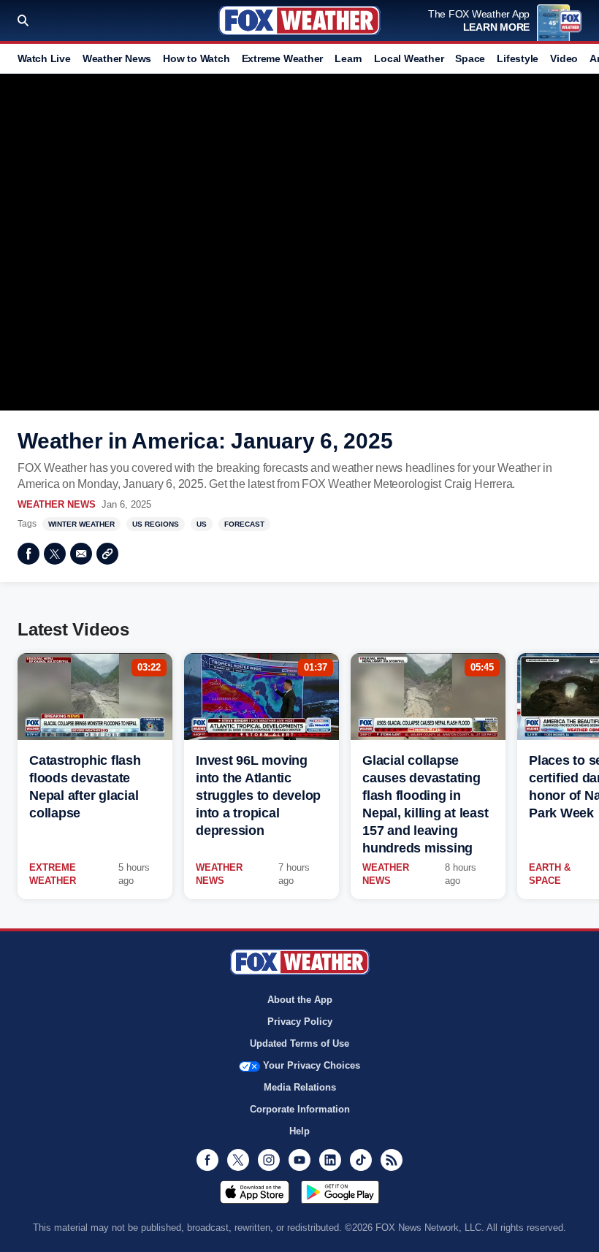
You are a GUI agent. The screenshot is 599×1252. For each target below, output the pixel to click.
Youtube (299, 1160)
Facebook (28, 554)
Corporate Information (300, 1109)
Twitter (55, 554)
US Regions (155, 524)
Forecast (244, 524)
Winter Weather (81, 524)
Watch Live (44, 58)
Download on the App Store (254, 1192)
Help (299, 1131)
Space (470, 58)
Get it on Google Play (340, 1192)
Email (81, 554)
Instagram (269, 1160)
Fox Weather (299, 20)
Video (564, 58)
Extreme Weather (283, 58)
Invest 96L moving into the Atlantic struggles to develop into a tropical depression (258, 795)
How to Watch (196, 58)
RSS (391, 1160)
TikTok (361, 1160)
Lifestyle (517, 58)
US (202, 524)
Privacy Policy (299, 1021)
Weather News (117, 58)
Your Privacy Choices (311, 1065)
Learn (348, 58)
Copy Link (107, 554)
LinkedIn (330, 1160)
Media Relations (300, 1087)
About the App (299, 999)
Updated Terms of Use (299, 1043)
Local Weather (408, 58)
